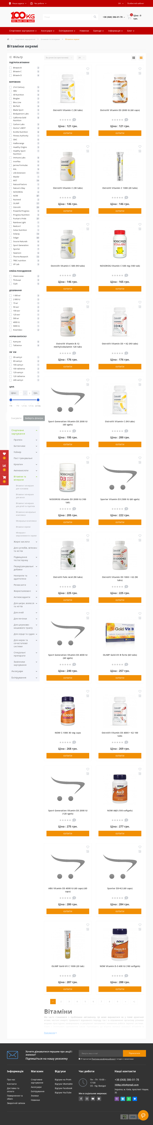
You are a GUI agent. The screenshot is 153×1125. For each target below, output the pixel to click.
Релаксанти (20, 584)
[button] (17, 3)
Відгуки (42, 38)
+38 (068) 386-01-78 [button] (127, 1079)
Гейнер (17, 452)
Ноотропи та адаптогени (20, 577)
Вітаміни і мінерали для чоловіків (25, 487)
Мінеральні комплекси (26, 520)
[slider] (11, 400)
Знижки (35, 1095)
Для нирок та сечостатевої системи (21, 643)
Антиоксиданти (22, 597)
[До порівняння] (87, 73)
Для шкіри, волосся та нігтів (24, 605)
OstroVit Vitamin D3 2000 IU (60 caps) (120, 110)
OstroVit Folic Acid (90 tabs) (68, 577)
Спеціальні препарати (20, 654)
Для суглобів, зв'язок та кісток (25, 549)
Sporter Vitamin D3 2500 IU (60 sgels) (120, 499)
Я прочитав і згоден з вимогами (107, 1059)
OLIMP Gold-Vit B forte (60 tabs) (120, 654)
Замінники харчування (20, 663)
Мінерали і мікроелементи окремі (26, 534)
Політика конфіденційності (103, 1059)
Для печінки (20, 618)
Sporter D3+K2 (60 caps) (120, 888)
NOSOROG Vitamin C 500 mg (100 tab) (120, 265)
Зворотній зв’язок (16, 1103)
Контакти (12, 1083)
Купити (68, 133)
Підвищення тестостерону (21, 559)
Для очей (19, 612)
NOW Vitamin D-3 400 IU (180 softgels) (120, 966)
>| (134, 1001)
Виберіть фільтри (34, 418)
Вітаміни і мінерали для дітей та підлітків (25, 505)
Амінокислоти (21, 470)
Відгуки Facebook (63, 1088)
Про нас (11, 1079)
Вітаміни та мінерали (20, 478)
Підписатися (134, 1053)
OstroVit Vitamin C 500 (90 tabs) (68, 265)
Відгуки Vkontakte (64, 1083)
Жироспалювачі (22, 591)
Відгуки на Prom (63, 1079)
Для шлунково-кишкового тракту (23, 626)
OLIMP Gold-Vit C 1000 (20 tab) (68, 966)
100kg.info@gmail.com (127, 1084)
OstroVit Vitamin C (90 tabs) (120, 421)
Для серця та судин (24, 634)
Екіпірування (19, 677)
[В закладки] (87, 69)
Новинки (84, 30)
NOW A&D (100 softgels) (120, 810)
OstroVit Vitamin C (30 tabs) (68, 110)
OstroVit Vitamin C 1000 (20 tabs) (120, 188)
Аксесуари (17, 671)
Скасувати (16, 418)
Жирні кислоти (22, 541)
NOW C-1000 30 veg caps (68, 732)
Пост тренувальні (23, 458)
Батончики (19, 446)
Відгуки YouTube (63, 1092)
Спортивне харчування (18, 432)
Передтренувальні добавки (24, 568)
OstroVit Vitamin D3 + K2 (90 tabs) (120, 343)
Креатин (18, 464)
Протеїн (18, 439)
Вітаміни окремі (23, 526)
